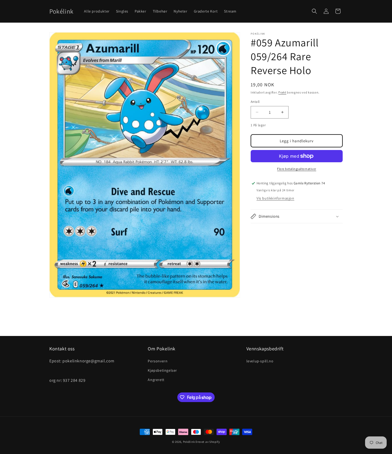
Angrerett (156, 379)
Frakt (282, 92)
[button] (314, 11)
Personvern (157, 360)
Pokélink (189, 442)
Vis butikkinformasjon (275, 198)
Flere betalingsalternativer (296, 169)
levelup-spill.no (260, 360)
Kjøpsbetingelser (162, 370)
